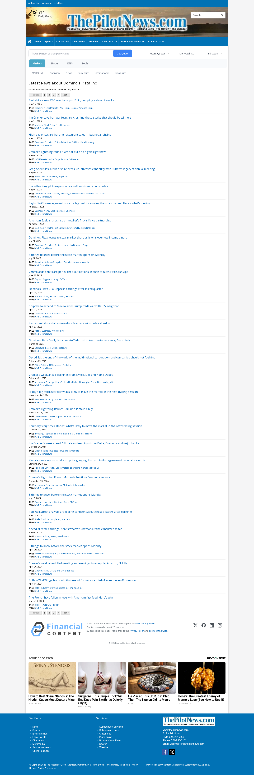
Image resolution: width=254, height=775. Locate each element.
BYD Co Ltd (70, 399)
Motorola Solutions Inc (74, 485)
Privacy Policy (137, 630)
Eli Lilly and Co (57, 570)
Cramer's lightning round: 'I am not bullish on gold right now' (67, 152)
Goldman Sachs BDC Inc (65, 502)
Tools (85, 63)
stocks (58, 485)
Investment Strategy (44, 382)
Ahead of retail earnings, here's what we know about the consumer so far (75, 529)
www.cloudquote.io (145, 623)
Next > (66, 94)
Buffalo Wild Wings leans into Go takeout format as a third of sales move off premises (83, 580)
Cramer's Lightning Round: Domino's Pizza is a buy (61, 409)
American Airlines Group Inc (48, 262)
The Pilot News (53, 765)
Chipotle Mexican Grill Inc (67, 142)
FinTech (63, 279)
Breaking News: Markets (46, 108)
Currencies (83, 73)
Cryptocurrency (50, 279)
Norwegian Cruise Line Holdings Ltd (96, 382)
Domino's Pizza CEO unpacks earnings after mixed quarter (66, 289)
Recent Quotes (157, 53)
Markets (37, 63)
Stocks (54, 63)
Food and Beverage (44, 467)
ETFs (70, 63)
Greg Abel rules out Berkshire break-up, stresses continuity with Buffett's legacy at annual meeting (92, 169)
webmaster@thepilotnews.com (187, 743)
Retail (48, 313)
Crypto (38, 279)
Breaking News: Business (73, 193)
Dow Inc (39, 502)
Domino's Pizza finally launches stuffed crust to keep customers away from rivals (79, 340)
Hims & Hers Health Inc (66, 382)
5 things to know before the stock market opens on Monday (67, 255)
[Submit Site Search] (221, 15)
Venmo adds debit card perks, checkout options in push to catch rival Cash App (78, 272)
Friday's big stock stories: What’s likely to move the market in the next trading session (83, 392)
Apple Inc (63, 176)
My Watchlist (186, 53)
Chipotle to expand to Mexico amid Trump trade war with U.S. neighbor (74, 306)
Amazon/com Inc (81, 262)
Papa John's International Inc (59, 433)
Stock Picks (49, 125)
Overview (55, 73)
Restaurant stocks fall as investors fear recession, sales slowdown (70, 323)
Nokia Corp (54, 159)
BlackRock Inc (41, 450)
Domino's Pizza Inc (44, 142)
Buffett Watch (41, 176)
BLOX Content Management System (175, 765)
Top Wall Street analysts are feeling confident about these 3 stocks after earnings (81, 512)
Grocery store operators (68, 467)
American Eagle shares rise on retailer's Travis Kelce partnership (70, 220)
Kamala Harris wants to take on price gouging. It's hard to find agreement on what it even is (87, 460)
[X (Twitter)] (195, 629)
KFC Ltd (55, 605)
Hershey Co (63, 536)
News (69, 73)
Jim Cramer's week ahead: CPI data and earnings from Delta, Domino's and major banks (84, 443)
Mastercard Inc (42, 536)
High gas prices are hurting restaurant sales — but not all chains (70, 134)
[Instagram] (219, 629)
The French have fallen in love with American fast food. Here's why (71, 597)
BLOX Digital (203, 765)
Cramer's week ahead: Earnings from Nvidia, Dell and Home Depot (71, 375)
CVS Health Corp (67, 553)
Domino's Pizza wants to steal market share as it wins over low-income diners (78, 237)
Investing (39, 433)
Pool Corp (65, 108)
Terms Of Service (158, 630)
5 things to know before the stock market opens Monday (65, 495)
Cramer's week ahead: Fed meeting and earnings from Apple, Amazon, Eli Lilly (78, 563)
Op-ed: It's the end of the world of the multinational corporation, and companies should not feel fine (92, 357)
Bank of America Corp (82, 108)
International (102, 73)
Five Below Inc (63, 125)
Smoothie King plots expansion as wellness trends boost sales (68, 186)
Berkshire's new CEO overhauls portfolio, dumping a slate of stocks (71, 100)
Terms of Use (97, 765)
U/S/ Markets (41, 159)
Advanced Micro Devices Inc (90, 553)
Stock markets (57, 210)
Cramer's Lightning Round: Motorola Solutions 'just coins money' (69, 477)
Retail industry (87, 142)
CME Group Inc (56, 416)
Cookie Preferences (47, 768)
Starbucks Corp (59, 313)
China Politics (41, 365)
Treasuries (120, 73)
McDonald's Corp (79, 245)
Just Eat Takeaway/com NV (67, 227)
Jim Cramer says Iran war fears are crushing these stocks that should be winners (80, 117)
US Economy (55, 365)
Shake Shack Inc (42, 519)
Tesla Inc (68, 262)
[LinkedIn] (211, 629)
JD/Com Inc (57, 399)
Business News (42, 210)
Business (70, 210)
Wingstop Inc (58, 330)
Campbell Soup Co (90, 467)
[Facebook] (203, 629)
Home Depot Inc (43, 399)
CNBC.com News (43, 111)
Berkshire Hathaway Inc (46, 553)
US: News (39, 313)
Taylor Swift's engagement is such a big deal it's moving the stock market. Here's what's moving (89, 203)
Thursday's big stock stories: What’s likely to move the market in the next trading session (85, 426)
